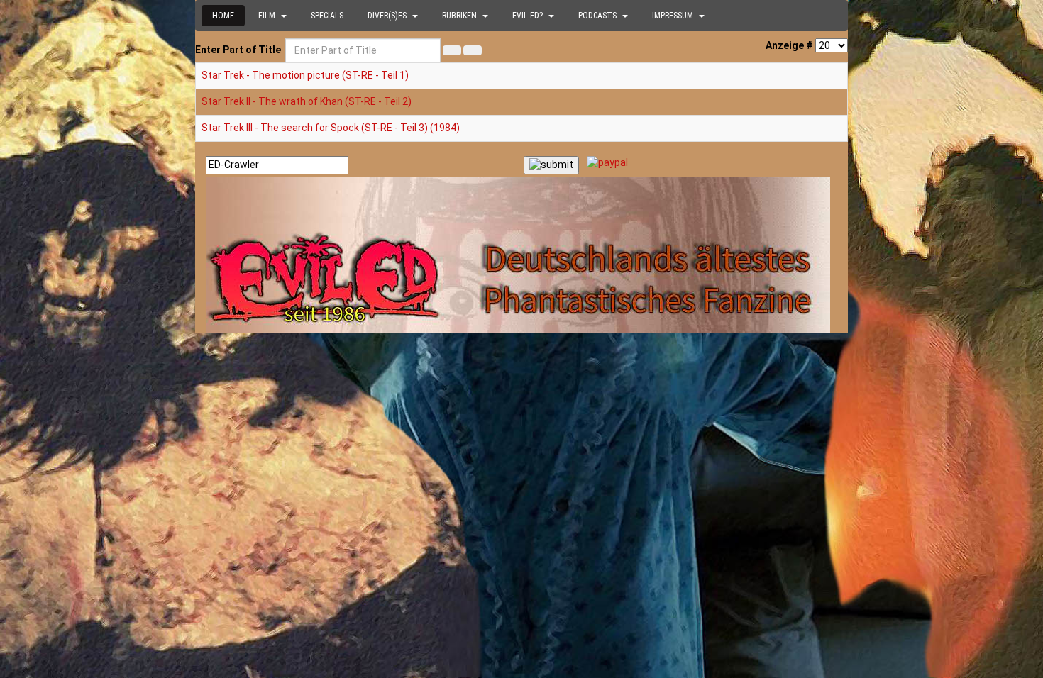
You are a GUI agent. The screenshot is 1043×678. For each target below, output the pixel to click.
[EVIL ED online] (521, 255)
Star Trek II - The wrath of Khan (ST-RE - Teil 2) (307, 101)
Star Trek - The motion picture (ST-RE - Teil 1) (305, 75)
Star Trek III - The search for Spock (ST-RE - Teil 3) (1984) (331, 127)
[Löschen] (472, 50)
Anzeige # (789, 45)
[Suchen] (452, 50)
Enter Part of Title (239, 49)
